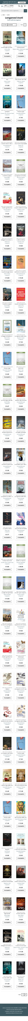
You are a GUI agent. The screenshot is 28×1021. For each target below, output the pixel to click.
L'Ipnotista (21, 977)
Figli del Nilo (7, 913)
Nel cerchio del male (20, 79)
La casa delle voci (7, 977)
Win (7, 79)
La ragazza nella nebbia (21, 496)
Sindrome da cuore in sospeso (9, 721)
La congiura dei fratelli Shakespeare (10, 753)
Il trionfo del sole (20, 913)
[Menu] (2, 6)
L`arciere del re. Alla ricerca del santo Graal (12, 143)
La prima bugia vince (7, 272)
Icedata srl (13, 1013)
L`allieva (7, 689)
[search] (25, 10)
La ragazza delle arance (21, 336)
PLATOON (20, 368)
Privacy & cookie (19, 1013)
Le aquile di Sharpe (21, 432)
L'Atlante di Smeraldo (7, 881)
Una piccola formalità (21, 528)
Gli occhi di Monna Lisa (21, 785)
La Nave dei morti (7, 560)
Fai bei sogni (21, 111)
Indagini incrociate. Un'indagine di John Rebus (13, 240)
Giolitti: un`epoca (20, 560)
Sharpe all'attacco (7, 432)
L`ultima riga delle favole (7, 785)
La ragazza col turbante (21, 175)
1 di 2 (21, 25)
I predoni (7, 111)
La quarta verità (7, 528)
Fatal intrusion (21, 47)
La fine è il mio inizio (21, 945)
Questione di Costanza (21, 625)
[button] (25, 6)
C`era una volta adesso (21, 849)
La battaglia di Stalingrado (8, 47)
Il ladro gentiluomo (7, 208)
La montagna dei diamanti (8, 400)
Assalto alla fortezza (20, 400)
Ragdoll (7, 849)
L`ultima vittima (21, 240)
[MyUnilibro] (22, 6)
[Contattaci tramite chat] (19, 6)
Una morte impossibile (21, 143)
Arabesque (21, 657)
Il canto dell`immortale (21, 208)
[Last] (25, 994)
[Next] (25, 25)
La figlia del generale (7, 592)
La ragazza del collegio (21, 721)
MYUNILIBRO (22, 2)
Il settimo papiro (7, 175)
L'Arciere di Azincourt (7, 464)
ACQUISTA (8, 56)
